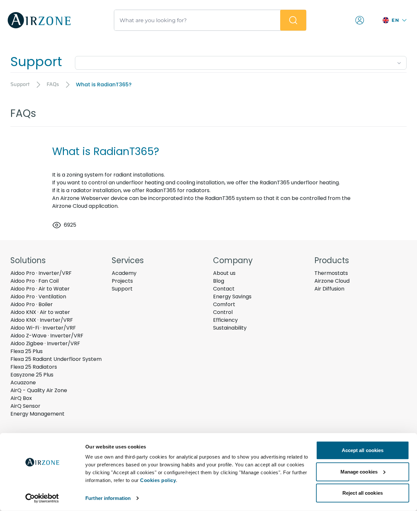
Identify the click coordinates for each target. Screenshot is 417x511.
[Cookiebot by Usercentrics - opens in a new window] (42, 498)
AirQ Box (21, 398)
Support (122, 288)
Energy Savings (232, 296)
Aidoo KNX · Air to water (40, 312)
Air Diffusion (329, 288)
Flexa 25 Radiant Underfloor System (56, 359)
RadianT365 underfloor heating (299, 182)
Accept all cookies (363, 450)
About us (224, 273)
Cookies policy (158, 480)
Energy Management (37, 414)
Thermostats (331, 273)
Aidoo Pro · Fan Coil (34, 281)
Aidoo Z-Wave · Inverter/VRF (46, 335)
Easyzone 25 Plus (31, 374)
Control (223, 312)
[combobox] (241, 61)
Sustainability (230, 328)
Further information (108, 498)
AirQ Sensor (25, 406)
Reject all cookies (362, 493)
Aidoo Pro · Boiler (31, 304)
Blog (218, 281)
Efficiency (225, 320)
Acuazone (23, 382)
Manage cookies (359, 471)
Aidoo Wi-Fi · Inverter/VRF (43, 328)
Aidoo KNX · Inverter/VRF (41, 320)
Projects (122, 281)
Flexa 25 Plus (26, 351)
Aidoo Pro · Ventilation (38, 296)
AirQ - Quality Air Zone (38, 390)
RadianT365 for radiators (177, 190)
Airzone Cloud (332, 281)
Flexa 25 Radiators (33, 367)
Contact (224, 288)
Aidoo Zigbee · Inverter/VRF (45, 343)
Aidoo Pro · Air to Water (40, 288)
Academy (124, 273)
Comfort (224, 304)
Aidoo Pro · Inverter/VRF (41, 273)
